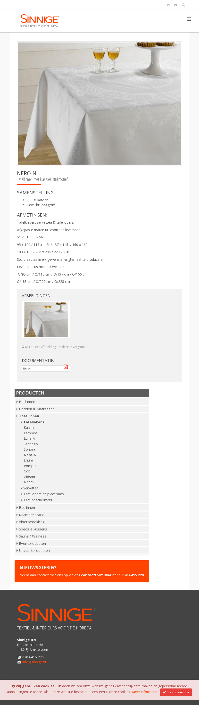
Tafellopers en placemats (43, 494)
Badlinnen (27, 507)
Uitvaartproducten (34, 550)
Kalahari (30, 427)
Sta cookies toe (178, 692)
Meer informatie (144, 691)
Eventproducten (32, 543)
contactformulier (96, 575)
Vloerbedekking (32, 521)
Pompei (30, 465)
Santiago (31, 444)
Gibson (29, 476)
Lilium (28, 460)
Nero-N (30, 455)
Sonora (29, 449)
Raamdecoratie (31, 514)
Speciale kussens (33, 529)
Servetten (30, 488)
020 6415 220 (133, 575)
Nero (36, 368)
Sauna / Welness (32, 536)
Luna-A (29, 438)
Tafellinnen (29, 415)
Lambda (30, 433)
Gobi (27, 471)
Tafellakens (33, 422)
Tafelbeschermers (37, 500)
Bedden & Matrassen (37, 408)
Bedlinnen (27, 401)
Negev (29, 482)
